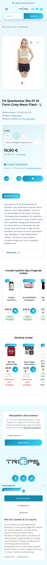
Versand (22, 154)
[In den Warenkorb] (4, 34)
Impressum (9, 556)
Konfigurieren (23, 505)
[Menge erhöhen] (19, 178)
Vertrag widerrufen (13, 490)
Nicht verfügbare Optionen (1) (19, 142)
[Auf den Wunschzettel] (38, 43)
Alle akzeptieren (23, 498)
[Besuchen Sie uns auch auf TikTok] (31, 478)
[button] (33, 9)
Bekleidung (17, 115)
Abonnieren (23, 442)
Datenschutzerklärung (32, 427)
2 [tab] (25, 83)
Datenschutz (22, 556)
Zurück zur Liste (10, 27)
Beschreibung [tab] (11, 196)
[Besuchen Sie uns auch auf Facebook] (15, 478)
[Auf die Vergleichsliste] (31, 43)
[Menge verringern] (6, 178)
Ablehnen (23, 512)
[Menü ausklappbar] (6, 9)
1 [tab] (22, 83)
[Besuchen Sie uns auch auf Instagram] (23, 478)
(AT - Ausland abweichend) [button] (32, 168)
